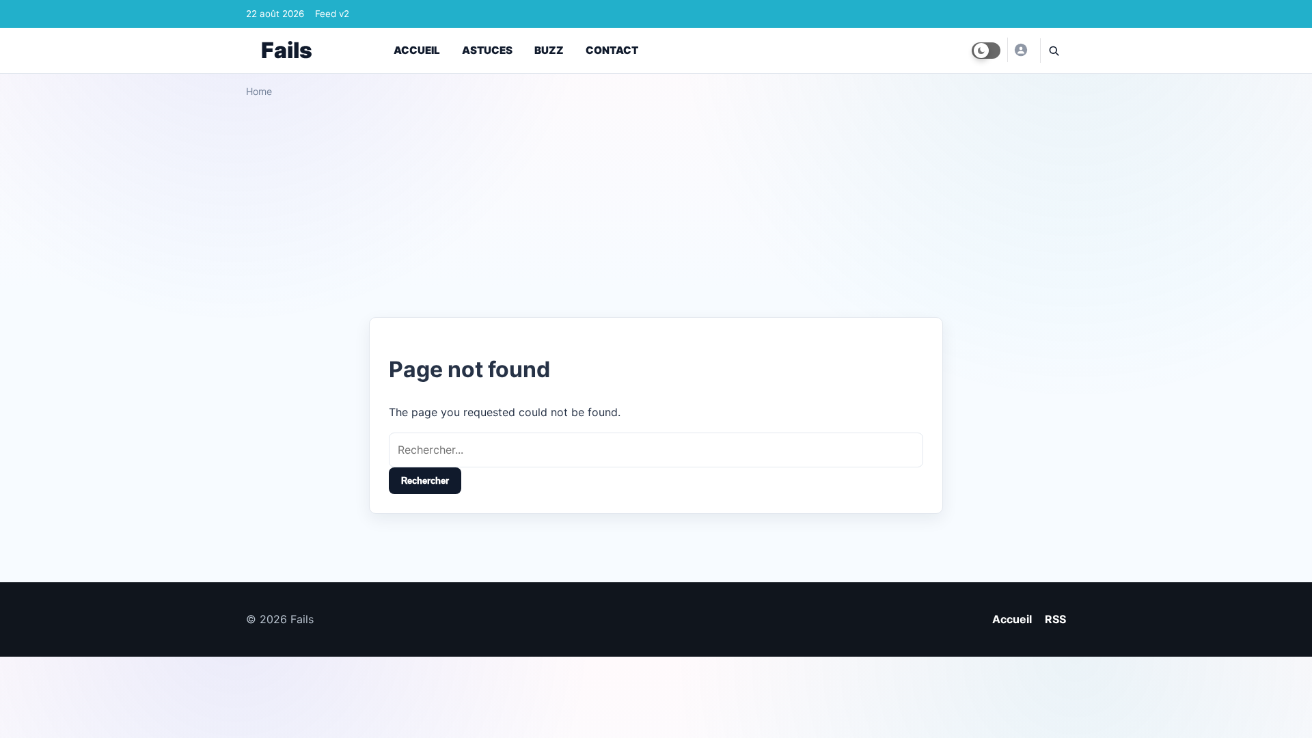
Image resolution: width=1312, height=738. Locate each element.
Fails (286, 50)
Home (259, 91)
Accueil (417, 50)
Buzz (549, 50)
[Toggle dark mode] (986, 50)
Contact (612, 50)
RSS (1055, 619)
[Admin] (1020, 50)
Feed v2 (332, 13)
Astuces (487, 50)
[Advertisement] (656, 202)
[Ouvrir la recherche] (1053, 50)
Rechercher (425, 481)
